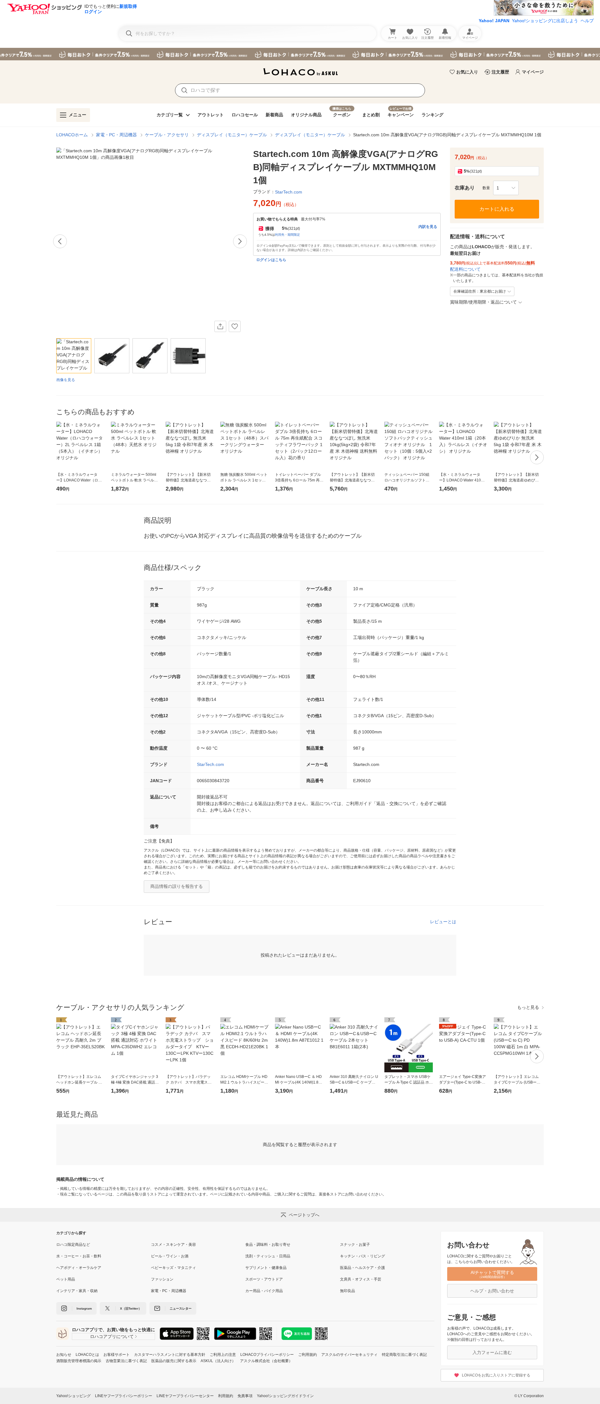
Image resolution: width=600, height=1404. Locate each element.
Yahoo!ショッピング (73, 1396)
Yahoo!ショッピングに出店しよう (545, 20)
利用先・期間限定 (287, 234)
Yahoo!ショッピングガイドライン (285, 1396)
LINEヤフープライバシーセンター (185, 1396)
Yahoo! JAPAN (494, 20)
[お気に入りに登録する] (235, 326)
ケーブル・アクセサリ (167, 134)
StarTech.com (210, 764)
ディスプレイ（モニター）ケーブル (232, 134)
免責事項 (245, 1396)
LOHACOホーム (72, 134)
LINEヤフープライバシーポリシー (123, 1396)
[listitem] (103, 1244)
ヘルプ (587, 20)
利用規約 (225, 1396)
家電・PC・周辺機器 (116, 134)
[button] (506, 188)
